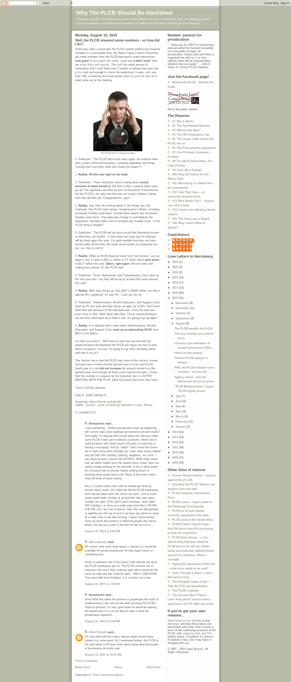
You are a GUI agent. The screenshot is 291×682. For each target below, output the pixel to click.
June (179, 401)
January (181, 426)
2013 (175, 437)
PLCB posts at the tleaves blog (192, 519)
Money (148, 405)
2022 (175, 267)
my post (135, 76)
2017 (175, 287)
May (179, 406)
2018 (175, 282)
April (179, 411)
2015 (175, 297)
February (182, 421)
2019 (175, 277)
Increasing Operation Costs (124, 405)
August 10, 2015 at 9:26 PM (102, 531)
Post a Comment (86, 660)
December (183, 303)
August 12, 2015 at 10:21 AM (103, 654)
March (180, 416)
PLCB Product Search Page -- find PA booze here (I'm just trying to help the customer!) (190, 529)
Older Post (153, 667)
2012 (175, 442)
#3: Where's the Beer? (186, 130)
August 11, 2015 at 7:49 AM (102, 584)
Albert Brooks (98, 542)
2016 (175, 292)
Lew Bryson (184, 249)
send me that (191, 633)
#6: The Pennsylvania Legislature (194, 147)
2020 (175, 272)
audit (101, 405)
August (181, 323)
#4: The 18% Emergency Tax (190, 134)
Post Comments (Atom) (107, 674)
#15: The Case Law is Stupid (190, 218)
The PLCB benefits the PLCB (193, 328)
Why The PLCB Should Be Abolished (124, 13)
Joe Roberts (184, 244)
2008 (175, 462)
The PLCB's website (185, 590)
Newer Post (82, 667)
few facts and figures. (96, 64)
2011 (175, 447)
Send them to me (179, 620)
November (183, 308)
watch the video (108, 60)
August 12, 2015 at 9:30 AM (102, 621)
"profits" (90, 405)
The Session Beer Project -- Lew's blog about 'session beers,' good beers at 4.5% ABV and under (191, 599)
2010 (175, 452)
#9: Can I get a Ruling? (187, 170)
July (179, 396)
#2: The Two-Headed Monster (191, 125)
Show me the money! (188, 352)
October (181, 313)
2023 (175, 262)
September (183, 318)
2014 (175, 432)
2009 (175, 457)
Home (118, 667)
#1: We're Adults (182, 121)
